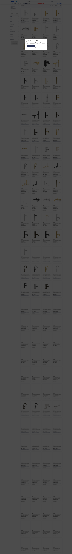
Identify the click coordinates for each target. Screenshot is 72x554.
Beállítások (36, 47)
